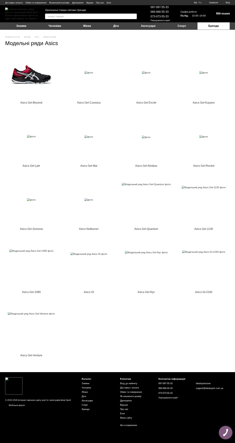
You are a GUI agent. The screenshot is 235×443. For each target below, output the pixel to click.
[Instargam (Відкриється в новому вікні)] (116, 2)
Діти (116, 25)
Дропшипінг (78, 3)
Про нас (100, 3)
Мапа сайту (126, 418)
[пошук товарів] (134, 16)
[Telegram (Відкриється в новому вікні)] (120, 2)
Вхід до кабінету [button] (128, 383)
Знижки (21, 25)
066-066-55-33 (160, 11)
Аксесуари (148, 25)
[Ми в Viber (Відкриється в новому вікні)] (124, 2)
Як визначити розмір (59, 3)
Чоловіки (55, 25)
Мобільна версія (16, 405)
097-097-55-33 (160, 7)
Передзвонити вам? (160, 20)
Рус (200, 3)
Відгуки (89, 3)
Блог (109, 3)
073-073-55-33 (160, 16)
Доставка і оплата (14, 3)
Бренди (213, 25)
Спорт (182, 25)
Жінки (87, 25)
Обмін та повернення (35, 3)
